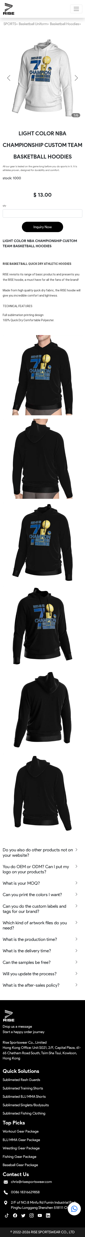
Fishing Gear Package (19, 1157)
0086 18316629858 (25, 1192)
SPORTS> (11, 24)
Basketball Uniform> (34, 24)
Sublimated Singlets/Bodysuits (26, 1105)
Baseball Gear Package (20, 1165)
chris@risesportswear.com (31, 1182)
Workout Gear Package (21, 1131)
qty (4, 205)
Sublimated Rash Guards (21, 1080)
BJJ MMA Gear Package (21, 1140)
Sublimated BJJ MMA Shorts (24, 1096)
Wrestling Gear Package (21, 1148)
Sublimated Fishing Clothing (24, 1113)
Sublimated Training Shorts (23, 1088)
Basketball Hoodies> (65, 24)
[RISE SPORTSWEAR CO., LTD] (9, 9)
